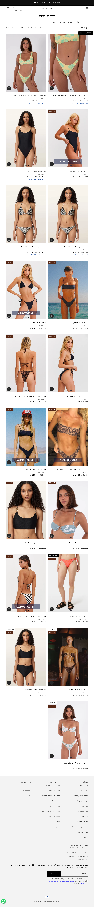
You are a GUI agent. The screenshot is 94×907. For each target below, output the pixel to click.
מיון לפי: (38, 28)
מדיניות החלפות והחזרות (51, 796)
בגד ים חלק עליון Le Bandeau (78, 690)
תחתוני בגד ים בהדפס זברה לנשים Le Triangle (30, 616)
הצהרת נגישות (83, 832)
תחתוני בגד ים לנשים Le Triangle (76, 396)
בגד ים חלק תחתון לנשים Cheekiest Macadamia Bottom (69, 95)
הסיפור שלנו (83, 785)
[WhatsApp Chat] (3, 901)
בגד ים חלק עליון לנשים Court (35, 543)
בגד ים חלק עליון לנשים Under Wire (75, 763)
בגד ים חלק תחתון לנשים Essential (33, 247)
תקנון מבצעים (83, 811)
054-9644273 (83, 859)
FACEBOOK (27, 790)
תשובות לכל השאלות (53, 785)
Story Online (38, 901)
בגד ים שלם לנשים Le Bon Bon (78, 171)
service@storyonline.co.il (76, 852)
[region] (47, 2)
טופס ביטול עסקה (53, 816)
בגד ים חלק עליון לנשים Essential (76, 247)
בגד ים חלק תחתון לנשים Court (35, 690)
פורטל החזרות (55, 806)
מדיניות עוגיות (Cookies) (78, 827)
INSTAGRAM (27, 785)
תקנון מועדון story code (79, 801)
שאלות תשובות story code (50, 811)
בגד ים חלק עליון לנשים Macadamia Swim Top (30, 95)
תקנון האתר (84, 806)
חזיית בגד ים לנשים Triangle (35, 323)
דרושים (85, 837)
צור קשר (57, 827)
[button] (87, 8)
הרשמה (54, 874)
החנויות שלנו (83, 790)
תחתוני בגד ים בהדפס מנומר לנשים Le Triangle (29, 396)
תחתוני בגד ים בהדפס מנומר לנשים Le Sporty (72, 469)
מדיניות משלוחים (53, 790)
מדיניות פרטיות (82, 822)
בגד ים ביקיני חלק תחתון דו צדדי (77, 616)
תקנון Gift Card (82, 816)
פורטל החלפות (55, 801)
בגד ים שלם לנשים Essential (36, 171)
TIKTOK (28, 796)
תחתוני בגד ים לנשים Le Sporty (77, 323)
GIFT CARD (56, 822)
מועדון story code (81, 796)
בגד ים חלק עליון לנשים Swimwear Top (75, 543)
